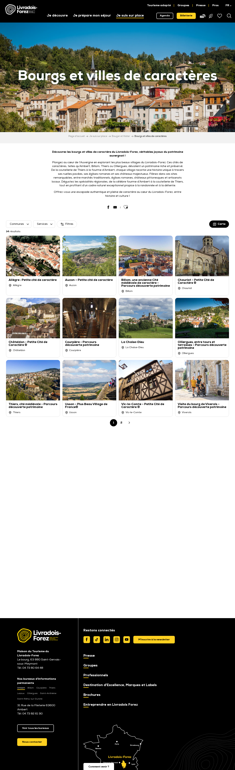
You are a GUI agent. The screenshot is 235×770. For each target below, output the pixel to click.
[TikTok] (96, 639)
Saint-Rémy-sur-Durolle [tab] (29, 699)
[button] (227, 5)
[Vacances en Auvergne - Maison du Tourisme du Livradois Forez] (21, 9)
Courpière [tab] (41, 688)
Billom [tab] (31, 688)
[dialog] (154, 639)
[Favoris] (220, 16)
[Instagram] (116, 639)
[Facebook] (86, 639)
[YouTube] (126, 639)
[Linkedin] (106, 639)
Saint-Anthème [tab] (48, 693)
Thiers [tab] (52, 688)
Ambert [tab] (21, 688)
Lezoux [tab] (20, 693)
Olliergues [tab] (32, 693)
